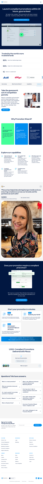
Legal (16, 440)
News (16, 455)
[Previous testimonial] (2, 186)
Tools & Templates (18, 463)
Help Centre (31, 457)
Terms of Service (4, 467)
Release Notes (32, 459)
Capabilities (29, 84)
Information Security (4, 463)
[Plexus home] (4, 2)
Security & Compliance (33, 446)
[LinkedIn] (36, 478)
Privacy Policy (3, 461)
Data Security (3, 465)
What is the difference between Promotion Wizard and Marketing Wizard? (30, 383)
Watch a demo (5, 109)
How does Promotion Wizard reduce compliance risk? (30, 405)
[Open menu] (41, 2)
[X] (38, 478)
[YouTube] (41, 478)
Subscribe (37, 425)
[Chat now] (40, 366)
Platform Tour (3, 440)
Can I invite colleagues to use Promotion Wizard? (30, 411)
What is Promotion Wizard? (9, 398)
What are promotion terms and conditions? (9, 387)
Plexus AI (30, 442)
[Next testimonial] (41, 186)
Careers (2, 457)
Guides (16, 459)
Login (30, 461)
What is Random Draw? (8, 403)
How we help (4, 84)
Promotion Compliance (5, 448)
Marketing (17, 442)
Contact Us (31, 455)
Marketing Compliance (5, 446)
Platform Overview (32, 440)
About (2, 455)
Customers (39, 84)
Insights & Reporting (4, 450)
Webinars (17, 461)
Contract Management (5, 442)
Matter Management (4, 444)
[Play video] (21, 34)
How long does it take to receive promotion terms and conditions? (30, 391)
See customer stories (25, 197)
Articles (16, 457)
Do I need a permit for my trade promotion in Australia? (10, 393)
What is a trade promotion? (9, 381)
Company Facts (4, 459)
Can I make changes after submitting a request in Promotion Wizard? (29, 398)
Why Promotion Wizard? (17, 84)
